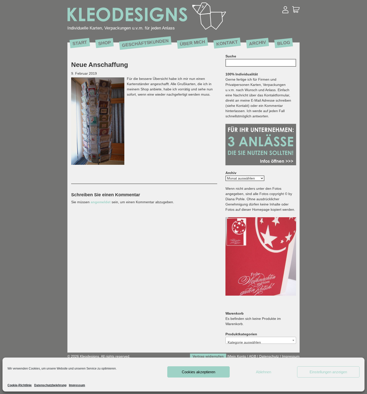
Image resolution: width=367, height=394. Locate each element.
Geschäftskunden (145, 43)
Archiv (257, 42)
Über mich (192, 43)
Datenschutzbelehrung (50, 385)
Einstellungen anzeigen (328, 372)
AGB (252, 356)
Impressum (77, 385)
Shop (104, 43)
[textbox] (261, 342)
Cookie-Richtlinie (19, 385)
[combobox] (260, 340)
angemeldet (101, 202)
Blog (283, 43)
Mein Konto (237, 356)
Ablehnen (263, 372)
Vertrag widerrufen (208, 356)
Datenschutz (269, 356)
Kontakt (227, 42)
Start (79, 42)
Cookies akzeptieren (198, 372)
